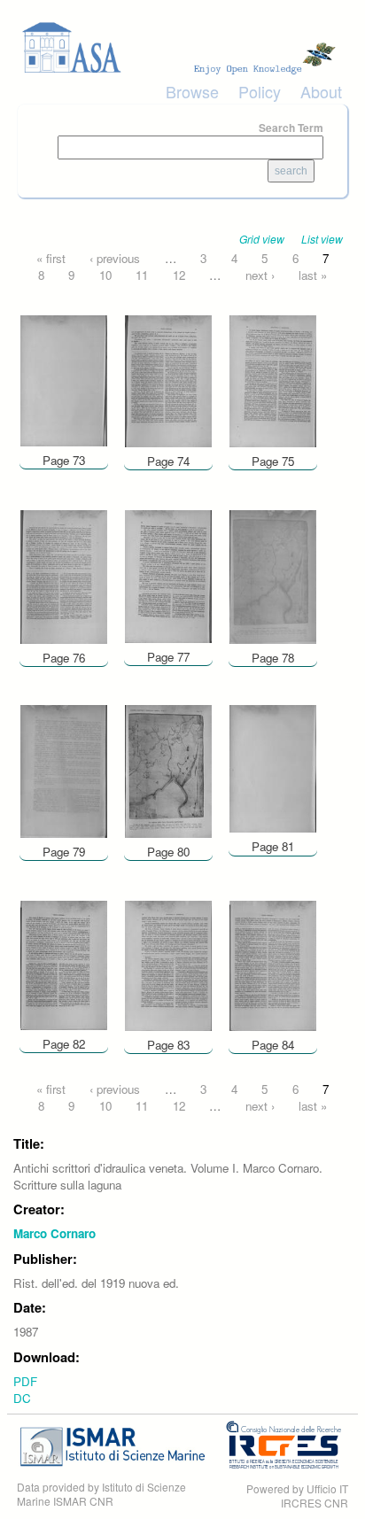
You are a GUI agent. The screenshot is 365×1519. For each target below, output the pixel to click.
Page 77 (168, 656)
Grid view (261, 238)
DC (22, 1398)
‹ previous (114, 258)
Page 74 (168, 461)
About (321, 91)
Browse (192, 91)
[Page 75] (273, 379)
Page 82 (64, 1043)
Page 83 (168, 1044)
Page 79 (64, 851)
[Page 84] (273, 964)
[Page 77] (168, 574)
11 (142, 275)
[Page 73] (63, 379)
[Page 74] (168, 379)
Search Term (291, 128)
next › (260, 275)
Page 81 (273, 846)
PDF (25, 1381)
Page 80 (168, 851)
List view (322, 238)
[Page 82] (63, 963)
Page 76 (64, 657)
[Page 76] (63, 575)
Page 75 (273, 461)
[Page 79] (63, 770)
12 (179, 275)
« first (51, 258)
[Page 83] (168, 964)
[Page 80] (168, 770)
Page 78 (273, 657)
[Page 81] (273, 767)
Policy (259, 91)
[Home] (182, 48)
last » (313, 275)
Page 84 (273, 1044)
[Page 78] (273, 575)
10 (105, 275)
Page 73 (64, 460)
